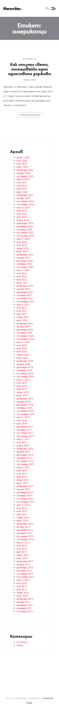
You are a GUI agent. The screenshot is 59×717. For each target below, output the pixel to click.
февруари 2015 (25, 486)
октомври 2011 (25, 611)
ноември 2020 (24, 332)
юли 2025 (22, 182)
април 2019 (23, 392)
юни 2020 (22, 348)
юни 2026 (22, 163)
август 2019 (23, 379)
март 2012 (22, 595)
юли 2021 (22, 307)
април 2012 (23, 592)
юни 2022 (22, 276)
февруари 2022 (25, 285)
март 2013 (22, 558)
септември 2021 (25, 301)
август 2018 (23, 417)
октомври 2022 (25, 267)
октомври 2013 (25, 536)
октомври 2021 (25, 298)
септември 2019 (25, 376)
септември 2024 (25, 204)
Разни (20, 645)
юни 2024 (22, 213)
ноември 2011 (24, 608)
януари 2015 (23, 489)
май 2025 (22, 188)
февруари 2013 (25, 561)
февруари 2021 (25, 323)
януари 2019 (23, 401)
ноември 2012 (24, 570)
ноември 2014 (24, 495)
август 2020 (23, 342)
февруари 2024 (25, 223)
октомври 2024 (25, 201)
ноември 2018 (24, 407)
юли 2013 (22, 545)
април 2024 (23, 220)
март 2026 (22, 166)
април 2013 (23, 555)
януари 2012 (23, 601)
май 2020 (22, 351)
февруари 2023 (25, 254)
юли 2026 (22, 160)
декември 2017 (25, 426)
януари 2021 (23, 326)
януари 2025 (23, 198)
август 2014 (23, 504)
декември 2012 (25, 567)
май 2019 (22, 389)
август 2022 (23, 270)
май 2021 (22, 313)
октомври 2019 (25, 373)
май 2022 (22, 279)
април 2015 (23, 479)
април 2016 (23, 445)
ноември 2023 (24, 229)
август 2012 (23, 580)
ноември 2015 (24, 457)
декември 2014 (25, 492)
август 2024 (23, 207)
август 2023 (23, 238)
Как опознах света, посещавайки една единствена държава (29, 68)
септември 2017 (25, 436)
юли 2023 (22, 242)
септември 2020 (25, 339)
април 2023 (23, 248)
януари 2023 (23, 257)
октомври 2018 (25, 411)
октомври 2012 (25, 573)
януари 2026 (23, 173)
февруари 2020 (25, 360)
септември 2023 (25, 235)
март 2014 (22, 520)
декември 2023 (25, 226)
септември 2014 (25, 501)
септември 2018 (25, 414)
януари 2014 (23, 526)
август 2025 (23, 179)
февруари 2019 (25, 398)
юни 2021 (22, 310)
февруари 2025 (25, 195)
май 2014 (22, 514)
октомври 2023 (25, 232)
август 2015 (23, 467)
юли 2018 (22, 420)
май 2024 (22, 216)
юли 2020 (22, 345)
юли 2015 (22, 470)
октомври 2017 (25, 432)
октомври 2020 (25, 335)
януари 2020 (23, 364)
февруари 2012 (25, 598)
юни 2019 (22, 385)
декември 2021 (25, 292)
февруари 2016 (25, 448)
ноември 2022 (24, 263)
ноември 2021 (24, 295)
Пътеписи (29, 58)
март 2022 (22, 282)
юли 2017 (22, 442)
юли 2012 (22, 583)
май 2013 (22, 551)
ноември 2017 (24, 429)
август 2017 (23, 439)
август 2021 (23, 304)
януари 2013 (23, 564)
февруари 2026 (25, 170)
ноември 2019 (24, 370)
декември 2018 (25, 404)
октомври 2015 (25, 461)
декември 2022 (25, 260)
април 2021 (23, 317)
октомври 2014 (25, 498)
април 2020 (23, 354)
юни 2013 (22, 548)
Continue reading (29, 114)
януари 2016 (23, 451)
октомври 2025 (25, 176)
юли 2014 (22, 508)
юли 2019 (22, 382)
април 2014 (23, 517)
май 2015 (22, 476)
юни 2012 (22, 586)
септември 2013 (25, 539)
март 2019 (22, 395)
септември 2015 (25, 464)
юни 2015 (22, 473)
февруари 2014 (25, 523)
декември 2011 (25, 605)
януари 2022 (23, 288)
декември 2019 (25, 367)
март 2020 (22, 357)
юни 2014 (22, 511)
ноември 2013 (24, 533)
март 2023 (22, 251)
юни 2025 (22, 185)
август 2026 (23, 157)
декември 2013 (25, 529)
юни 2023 (22, 245)
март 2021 (22, 320)
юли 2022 (22, 273)
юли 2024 (22, 210)
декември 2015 (25, 454)
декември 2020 (25, 329)
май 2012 (22, 589)
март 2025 (22, 191)
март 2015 (22, 483)
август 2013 (23, 542)
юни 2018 (22, 423)
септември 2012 (25, 576)
